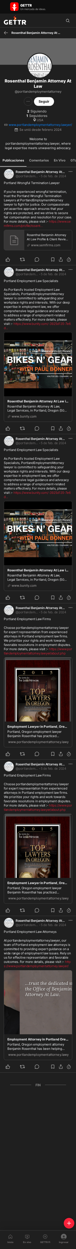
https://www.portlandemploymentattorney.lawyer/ (37, 964)
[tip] (39, 259)
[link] (53, 176)
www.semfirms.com (45, 245)
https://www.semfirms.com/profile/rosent (37, 223)
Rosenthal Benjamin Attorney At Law (42, 172)
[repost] (24, 259)
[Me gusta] (10, 259)
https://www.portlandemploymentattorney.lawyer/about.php (38, 651)
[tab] (13, 160)
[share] (60, 259)
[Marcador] (52, 259)
